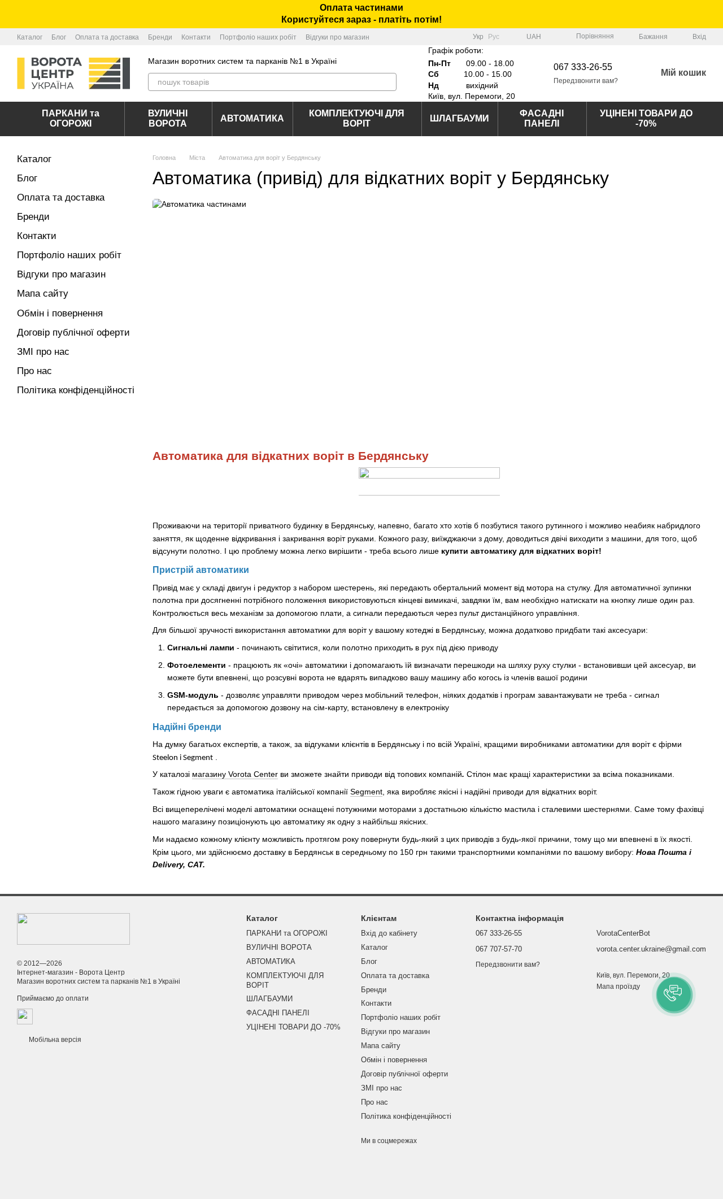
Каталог (29, 37)
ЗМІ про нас (43, 351)
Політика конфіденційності (75, 390)
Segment (366, 791)
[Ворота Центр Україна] (73, 928)
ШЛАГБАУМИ (459, 118)
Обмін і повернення (60, 313)
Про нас (34, 371)
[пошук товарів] (387, 82)
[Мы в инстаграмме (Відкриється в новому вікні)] (456, 36)
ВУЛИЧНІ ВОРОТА (168, 118)
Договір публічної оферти (73, 332)
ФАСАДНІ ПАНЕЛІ (542, 118)
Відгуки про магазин (337, 37)
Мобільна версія (54, 1040)
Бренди (160, 37)
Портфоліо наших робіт (258, 37)
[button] (714, 14)
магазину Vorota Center (235, 774)
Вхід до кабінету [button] (389, 933)
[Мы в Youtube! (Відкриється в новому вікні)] (443, 36)
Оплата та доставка (107, 37)
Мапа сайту (42, 293)
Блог (58, 37)
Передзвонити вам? (586, 81)
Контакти (196, 37)
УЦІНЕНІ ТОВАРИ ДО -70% (646, 118)
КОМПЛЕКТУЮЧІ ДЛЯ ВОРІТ (356, 118)
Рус (493, 36)
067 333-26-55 (583, 67)
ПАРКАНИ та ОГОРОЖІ (70, 118)
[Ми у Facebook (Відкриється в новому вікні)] (429, 36)
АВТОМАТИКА (252, 118)
